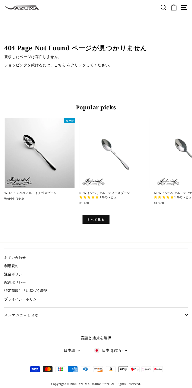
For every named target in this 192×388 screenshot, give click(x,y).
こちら (60, 64)
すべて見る (96, 219)
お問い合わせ (15, 257)
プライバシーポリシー (22, 299)
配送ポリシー (15, 282)
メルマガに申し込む (21, 315)
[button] (89, 197)
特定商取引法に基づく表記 (25, 290)
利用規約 (11, 265)
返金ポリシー (15, 274)
